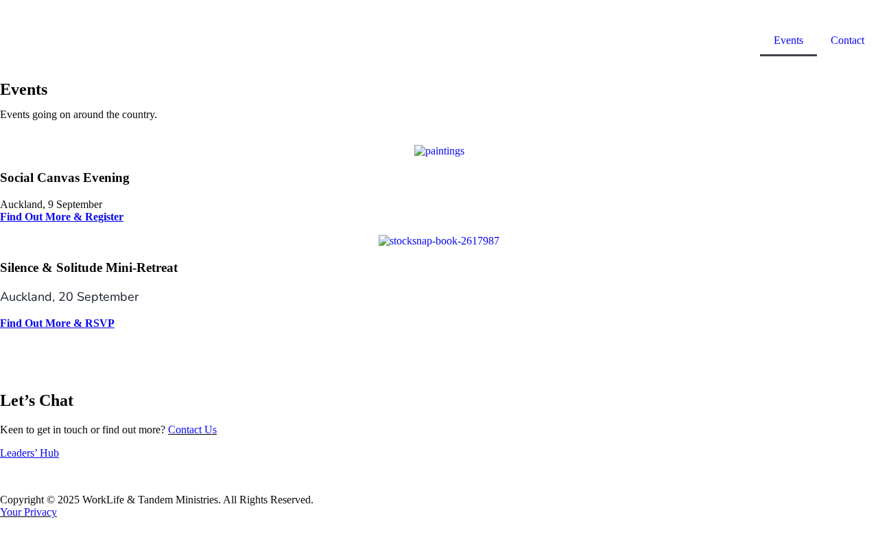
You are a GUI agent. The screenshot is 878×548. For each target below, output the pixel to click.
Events (788, 40)
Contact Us (192, 429)
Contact (847, 40)
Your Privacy (28, 512)
